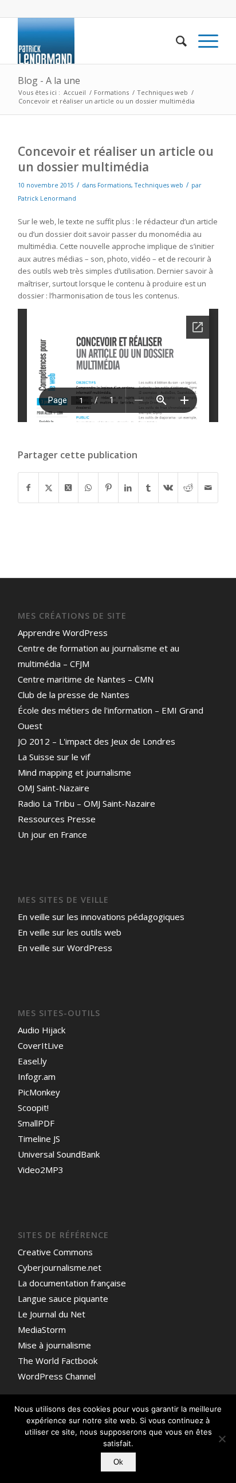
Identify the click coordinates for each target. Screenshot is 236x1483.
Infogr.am (37, 1076)
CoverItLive (41, 1045)
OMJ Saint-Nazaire (53, 788)
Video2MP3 (41, 1169)
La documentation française (72, 1283)
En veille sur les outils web (69, 932)
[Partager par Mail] (208, 488)
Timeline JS (39, 1138)
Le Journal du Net (51, 1314)
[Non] (221, 1438)
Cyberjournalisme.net (59, 1267)
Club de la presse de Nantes (73, 694)
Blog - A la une (49, 80)
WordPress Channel (57, 1376)
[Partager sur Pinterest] (108, 488)
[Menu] (202, 41)
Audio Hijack (41, 1030)
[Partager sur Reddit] (188, 488)
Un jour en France (52, 834)
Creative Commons (55, 1252)
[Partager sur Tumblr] (148, 488)
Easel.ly (32, 1061)
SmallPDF (36, 1123)
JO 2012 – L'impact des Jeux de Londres (96, 741)
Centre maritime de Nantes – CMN (86, 679)
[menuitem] (175, 41)
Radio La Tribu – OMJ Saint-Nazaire (86, 803)
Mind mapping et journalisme (74, 772)
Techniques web (159, 185)
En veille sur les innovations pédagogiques (101, 916)
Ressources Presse (57, 819)
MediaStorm (42, 1329)
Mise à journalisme (54, 1345)
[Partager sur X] (48, 488)
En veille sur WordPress (65, 947)
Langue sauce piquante (63, 1298)
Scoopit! (33, 1107)
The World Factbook (57, 1360)
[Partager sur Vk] (168, 488)
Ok (118, 1462)
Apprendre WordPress (63, 632)
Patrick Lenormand (47, 198)
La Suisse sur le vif (54, 756)
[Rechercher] (175, 41)
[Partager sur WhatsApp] (88, 488)
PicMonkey (39, 1092)
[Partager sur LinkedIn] (128, 488)
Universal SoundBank (59, 1154)
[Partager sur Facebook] (28, 488)
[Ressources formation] (98, 41)
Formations (114, 185)
